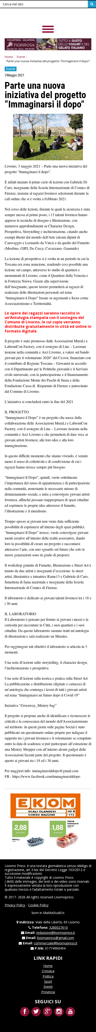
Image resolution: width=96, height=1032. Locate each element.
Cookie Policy (38, 905)
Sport (48, 981)
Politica (48, 976)
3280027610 (58, 927)
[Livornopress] (37, 16)
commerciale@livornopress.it (55, 943)
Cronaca (48, 971)
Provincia (48, 992)
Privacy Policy (15, 905)
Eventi (21, 57)
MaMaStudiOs (54, 913)
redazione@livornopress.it (55, 932)
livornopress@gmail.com (55, 938)
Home (9, 57)
